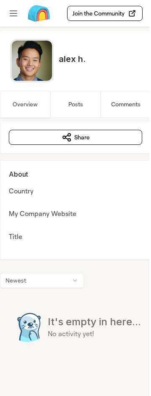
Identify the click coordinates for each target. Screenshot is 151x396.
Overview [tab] (25, 104)
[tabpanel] (75, 248)
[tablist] (75, 104)
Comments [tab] (126, 104)
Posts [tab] (75, 104)
